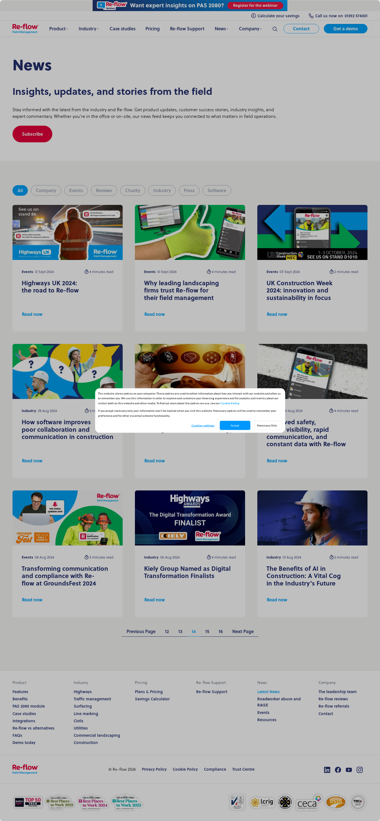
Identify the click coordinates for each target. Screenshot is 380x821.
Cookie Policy (229, 403)
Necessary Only (267, 425)
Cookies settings (202, 425)
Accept (235, 425)
